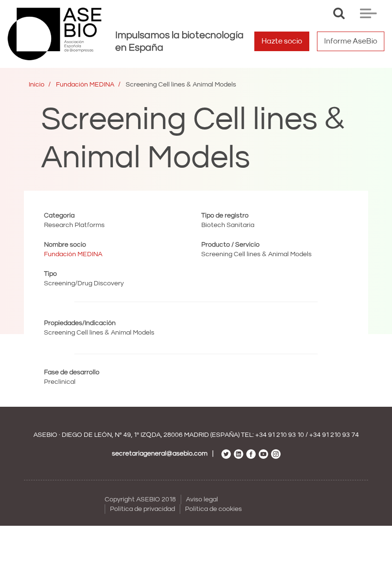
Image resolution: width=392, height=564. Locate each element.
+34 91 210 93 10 (279, 435)
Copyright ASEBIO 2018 (140, 499)
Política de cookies (213, 509)
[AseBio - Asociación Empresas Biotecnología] (54, 34)
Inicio (36, 84)
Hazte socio (281, 41)
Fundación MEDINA (85, 84)
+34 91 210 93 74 (334, 435)
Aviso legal (202, 499)
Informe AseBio (350, 41)
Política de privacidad (142, 509)
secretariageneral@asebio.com (159, 453)
